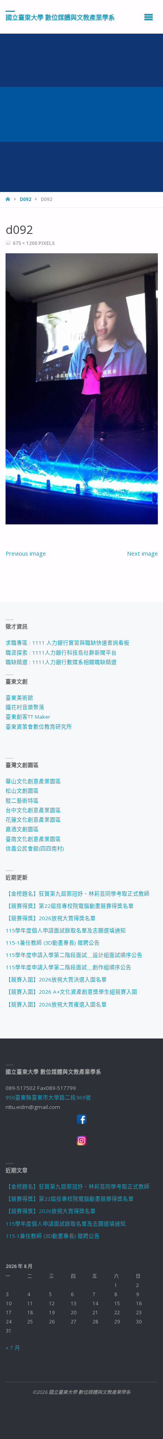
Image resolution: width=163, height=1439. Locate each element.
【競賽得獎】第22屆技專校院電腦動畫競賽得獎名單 (70, 905)
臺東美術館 (19, 697)
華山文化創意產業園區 (33, 781)
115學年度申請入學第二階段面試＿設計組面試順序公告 (74, 955)
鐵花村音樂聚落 (25, 707)
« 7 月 (13, 1347)
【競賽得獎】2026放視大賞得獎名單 (51, 918)
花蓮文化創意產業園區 (33, 819)
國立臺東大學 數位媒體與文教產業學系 (60, 17)
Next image (142, 553)
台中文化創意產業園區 (33, 810)
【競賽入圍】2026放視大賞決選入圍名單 (56, 979)
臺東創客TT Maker (28, 716)
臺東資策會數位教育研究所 (39, 726)
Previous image (26, 553)
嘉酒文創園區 (22, 829)
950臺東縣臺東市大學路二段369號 (48, 1097)
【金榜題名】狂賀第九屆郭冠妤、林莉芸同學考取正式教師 (78, 893)
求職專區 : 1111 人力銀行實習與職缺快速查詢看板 (67, 642)
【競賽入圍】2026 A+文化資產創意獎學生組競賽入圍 (71, 991)
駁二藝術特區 (22, 800)
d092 (25, 199)
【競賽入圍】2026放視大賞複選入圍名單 (56, 1004)
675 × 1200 (25, 243)
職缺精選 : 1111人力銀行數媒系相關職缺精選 (61, 662)
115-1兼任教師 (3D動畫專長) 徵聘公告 (53, 942)
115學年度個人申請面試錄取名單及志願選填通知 (66, 930)
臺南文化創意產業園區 (33, 839)
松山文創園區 (22, 790)
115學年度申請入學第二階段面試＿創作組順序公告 (68, 967)
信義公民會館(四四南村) (35, 848)
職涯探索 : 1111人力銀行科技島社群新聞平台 (61, 652)
